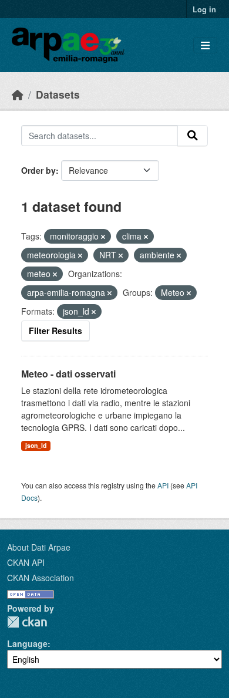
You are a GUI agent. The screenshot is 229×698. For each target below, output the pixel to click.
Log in (204, 9)
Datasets (58, 94)
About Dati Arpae (38, 547)
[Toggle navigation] (205, 45)
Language (27, 643)
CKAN (27, 622)
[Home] (17, 94)
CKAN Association (40, 578)
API (163, 485)
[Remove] (103, 236)
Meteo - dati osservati (68, 373)
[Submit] (192, 135)
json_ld (35, 445)
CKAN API (26, 562)
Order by (38, 170)
